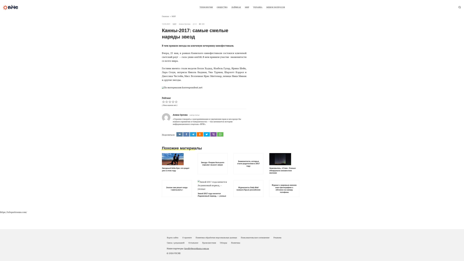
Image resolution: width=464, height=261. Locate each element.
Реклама (277, 237)
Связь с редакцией (175, 242)
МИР (247, 7)
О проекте (187, 237)
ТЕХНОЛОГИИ (206, 7)
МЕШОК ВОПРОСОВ (275, 7)
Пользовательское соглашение (255, 237)
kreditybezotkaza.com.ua (196, 248)
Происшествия (209, 242)
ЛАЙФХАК (236, 7)
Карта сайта (172, 237)
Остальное (193, 242)
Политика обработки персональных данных (216, 237)
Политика (235, 242)
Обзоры (223, 242)
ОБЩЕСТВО (222, 7)
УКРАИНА (257, 7)
